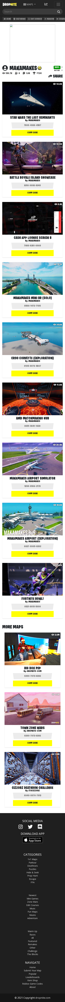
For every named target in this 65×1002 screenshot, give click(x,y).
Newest (32, 895)
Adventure (32, 918)
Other (32, 947)
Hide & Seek (32, 872)
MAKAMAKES (34, 241)
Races (33, 934)
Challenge (32, 951)
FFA (32, 882)
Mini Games (32, 898)
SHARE (57, 76)
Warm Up (32, 931)
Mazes (32, 915)
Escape (32, 879)
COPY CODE (32, 132)
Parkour (50, 19)
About (32, 987)
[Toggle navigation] (58, 4)
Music (32, 908)
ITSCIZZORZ (34, 791)
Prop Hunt (32, 875)
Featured (32, 941)
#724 (39, 73)
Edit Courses (36, 19)
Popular (32, 973)
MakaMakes (34, 120)
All (32, 937)
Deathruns (21, 19)
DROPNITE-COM (34, 671)
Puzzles (32, 869)
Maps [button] (30, 4)
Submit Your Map (32, 970)
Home (8, 19)
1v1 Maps (32, 859)
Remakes (32, 944)
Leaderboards (33, 977)
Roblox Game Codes (32, 983)
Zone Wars (32, 901)
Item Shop (32, 980)
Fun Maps (32, 911)
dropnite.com (42, 997)
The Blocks (32, 954)
